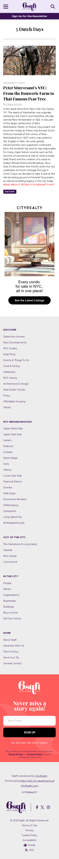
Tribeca (7, 469)
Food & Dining (11, 366)
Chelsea (7, 452)
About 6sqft (10, 639)
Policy (6, 395)
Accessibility (29, 840)
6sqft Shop (9, 354)
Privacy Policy (35, 754)
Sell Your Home (12, 618)
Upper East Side (12, 434)
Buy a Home (10, 612)
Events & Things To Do (16, 360)
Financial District (12, 481)
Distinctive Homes (14, 336)
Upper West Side (13, 428)
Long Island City (12, 516)
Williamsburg (10, 505)
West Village (10, 458)
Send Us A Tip (11, 657)
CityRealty (41, 775)
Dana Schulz (14, 104)
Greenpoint (9, 511)
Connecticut (10, 561)
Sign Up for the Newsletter (29, 16)
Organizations (11, 594)
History (10, 192)
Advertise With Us (13, 645)
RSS (31, 850)
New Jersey (10, 555)
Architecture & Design (16, 383)
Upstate (7, 550)
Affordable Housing (14, 401)
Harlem (7, 440)
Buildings (8, 606)
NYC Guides (10, 348)
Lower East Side (12, 475)
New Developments (15, 342)
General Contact (12, 663)
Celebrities (9, 372)
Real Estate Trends (14, 389)
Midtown (8, 446)
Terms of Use (15, 754)
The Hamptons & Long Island (20, 544)
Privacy (29, 830)
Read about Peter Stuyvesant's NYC (29, 184)
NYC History (10, 377)
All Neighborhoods (13, 522)
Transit (7, 407)
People (7, 583)
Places (7, 589)
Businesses (9, 600)
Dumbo (7, 487)
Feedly (31, 845)
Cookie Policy (29, 835)
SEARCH (53, 6)
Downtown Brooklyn (15, 499)
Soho (6, 463)
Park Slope (9, 493)
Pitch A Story (10, 651)
